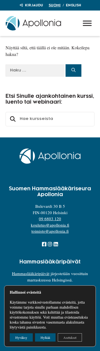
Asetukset (69, 337)
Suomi (55, 5)
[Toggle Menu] (87, 23)
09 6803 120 (50, 218)
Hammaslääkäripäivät (30, 273)
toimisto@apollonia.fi (50, 231)
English (73, 5)
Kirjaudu (34, 5)
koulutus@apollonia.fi (50, 225)
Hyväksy (21, 337)
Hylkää (45, 337)
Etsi (12, 119)
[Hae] (73, 70)
